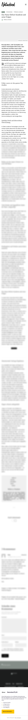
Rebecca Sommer (8, 19)
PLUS (3, 12)
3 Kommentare (9, 12)
